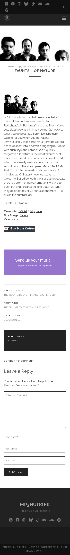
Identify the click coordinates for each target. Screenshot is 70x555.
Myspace (36, 211)
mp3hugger (35, 504)
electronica (55, 66)
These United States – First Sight (26, 307)
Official (23, 211)
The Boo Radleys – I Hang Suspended (29, 295)
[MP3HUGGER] (7, 19)
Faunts (24, 215)
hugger (37, 66)
